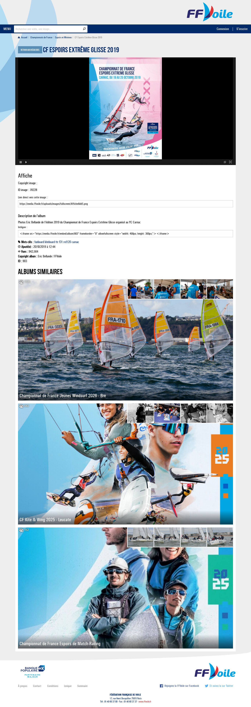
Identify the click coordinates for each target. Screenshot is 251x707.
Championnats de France (41, 37)
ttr (56, 242)
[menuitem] (23, 37)
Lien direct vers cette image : (32, 197)
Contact (37, 686)
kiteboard (50, 242)
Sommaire (82, 686)
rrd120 (67, 242)
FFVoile (210, 11)
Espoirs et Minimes (63, 37)
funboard (39, 242)
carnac (75, 242)
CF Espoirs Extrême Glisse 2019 (81, 50)
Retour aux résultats (30, 50)
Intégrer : (22, 227)
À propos (22, 686)
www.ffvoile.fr (145, 701)
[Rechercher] (84, 29)
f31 (61, 242)
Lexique (67, 686)
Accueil (24, 37)
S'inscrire (242, 29)
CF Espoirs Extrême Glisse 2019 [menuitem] (88, 37)
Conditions (52, 686)
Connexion (223, 29)
